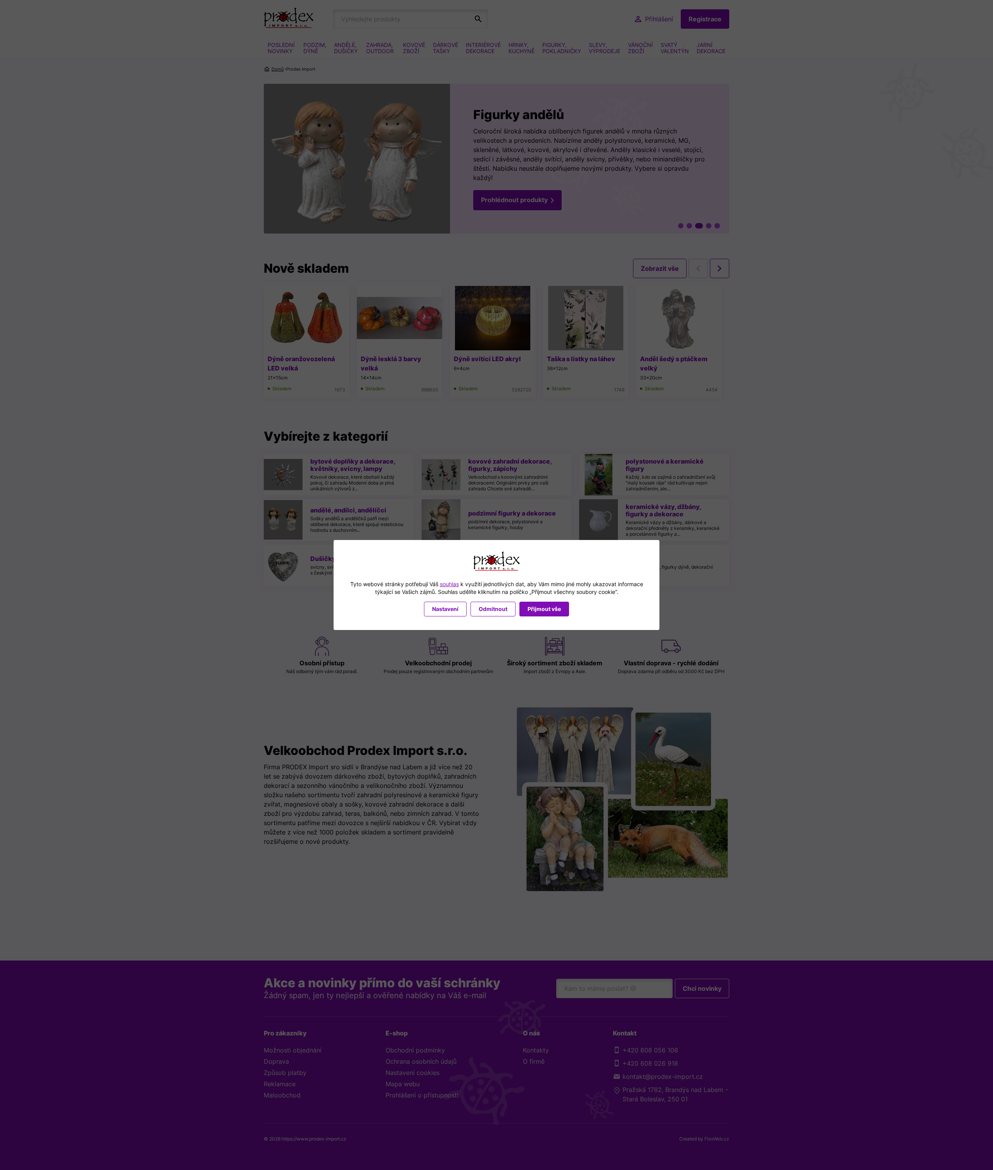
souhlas (449, 584)
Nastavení (445, 609)
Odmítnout (493, 609)
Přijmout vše (544, 609)
